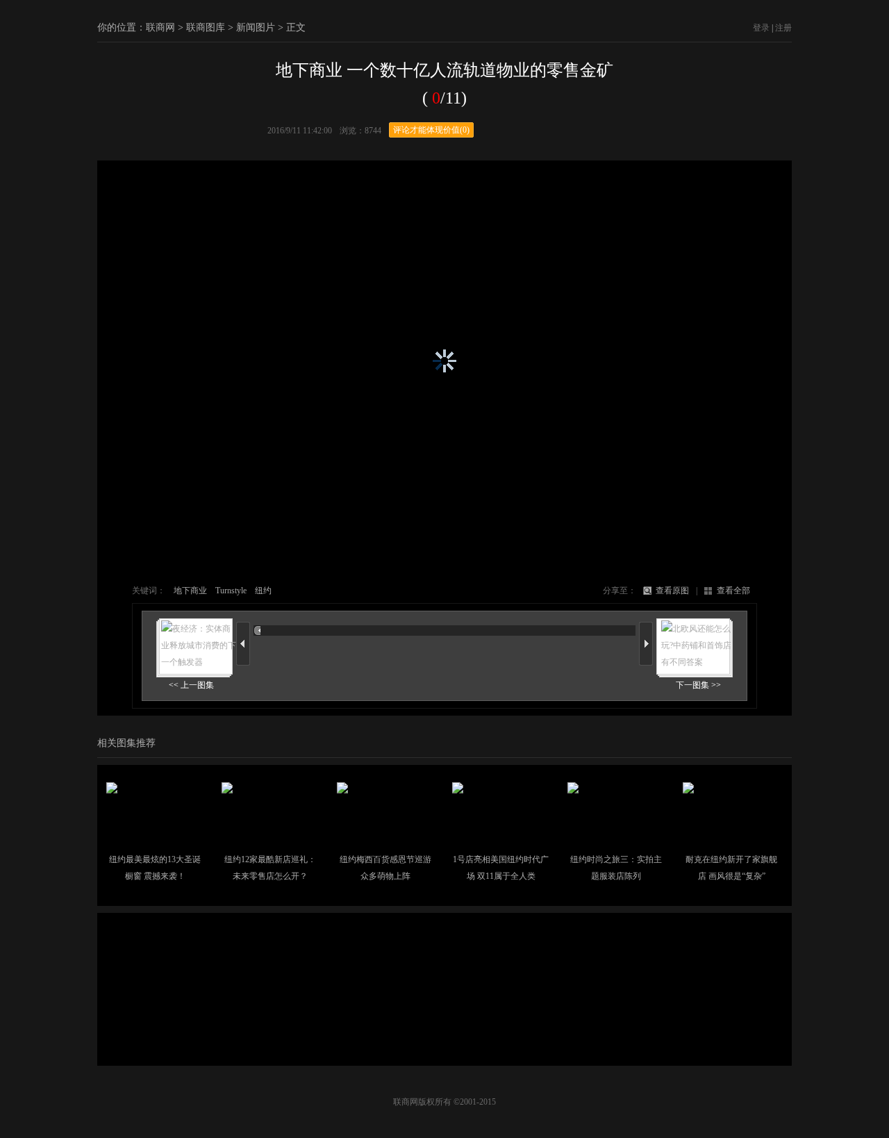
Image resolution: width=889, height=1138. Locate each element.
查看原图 (672, 590)
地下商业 (190, 590)
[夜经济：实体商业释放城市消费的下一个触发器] (194, 660)
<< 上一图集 (191, 685)
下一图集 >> (698, 685)
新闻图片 (255, 27)
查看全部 (733, 590)
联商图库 (205, 27)
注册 (783, 28)
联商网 (160, 27)
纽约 (263, 590)
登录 (761, 28)
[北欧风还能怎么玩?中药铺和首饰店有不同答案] (694, 660)
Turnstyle (231, 590)
